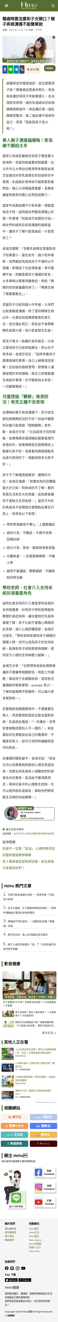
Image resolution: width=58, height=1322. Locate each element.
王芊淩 (38, 30)
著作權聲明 (10, 1232)
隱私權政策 (10, 1228)
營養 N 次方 (35, 1247)
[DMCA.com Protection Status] (10, 1315)
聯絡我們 (9, 1240)
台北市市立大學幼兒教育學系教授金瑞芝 (34, 833)
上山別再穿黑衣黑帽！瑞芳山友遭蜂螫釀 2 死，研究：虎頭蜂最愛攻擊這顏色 (35, 1051)
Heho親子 (34, 1228)
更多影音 (48, 1033)
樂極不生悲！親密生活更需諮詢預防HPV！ (33, 1092)
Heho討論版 (35, 1244)
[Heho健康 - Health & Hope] (29, 5)
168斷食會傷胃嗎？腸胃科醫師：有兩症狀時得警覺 (35, 1079)
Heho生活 (34, 1232)
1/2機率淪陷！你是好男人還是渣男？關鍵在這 (35, 1065)
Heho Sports (35, 1240)
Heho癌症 (34, 1236)
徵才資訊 (9, 1236)
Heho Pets (34, 1251)
